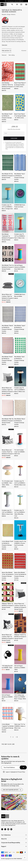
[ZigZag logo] (3, 4)
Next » (16, 737)
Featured (4, 55)
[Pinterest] (11, 830)
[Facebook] (2, 830)
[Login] (17, 4)
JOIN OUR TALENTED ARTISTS (10, 789)
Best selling (12, 55)
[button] (21, 4)
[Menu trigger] (26, 4)
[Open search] (12, 4)
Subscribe (14, 138)
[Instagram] (8, 830)
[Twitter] (5, 830)
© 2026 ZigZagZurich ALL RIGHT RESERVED (11, 858)
